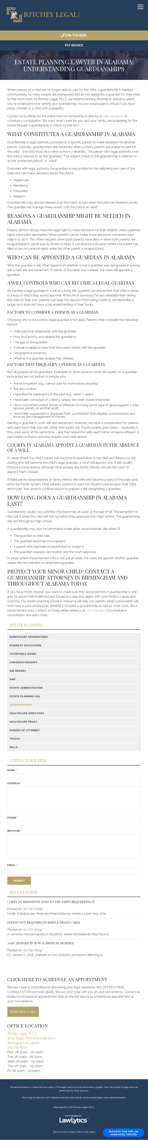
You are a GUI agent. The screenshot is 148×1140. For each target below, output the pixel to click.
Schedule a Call (23, 1012)
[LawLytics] (74, 1119)
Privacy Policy (75, 1132)
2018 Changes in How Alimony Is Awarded (40, 943)
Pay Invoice (74, 45)
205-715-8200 (76, 35)
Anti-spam (89, 1132)
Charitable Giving (24, 654)
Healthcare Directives (27, 713)
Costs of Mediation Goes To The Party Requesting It (51, 902)
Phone (12, 818)
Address (13, 783)
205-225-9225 (113, 116)
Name (12, 770)
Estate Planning (26, 625)
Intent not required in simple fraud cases (43, 923)
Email (12, 865)
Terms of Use (60, 1132)
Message (14, 831)
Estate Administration (27, 688)
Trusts (15, 739)
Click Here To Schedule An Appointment (57, 979)
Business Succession (26, 645)
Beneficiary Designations (29, 637)
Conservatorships (24, 662)
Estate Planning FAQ (25, 696)
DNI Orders (18, 671)
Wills (14, 747)
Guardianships (21, 705)
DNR (12, 679)
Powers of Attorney (26, 730)
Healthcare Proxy (24, 722)
